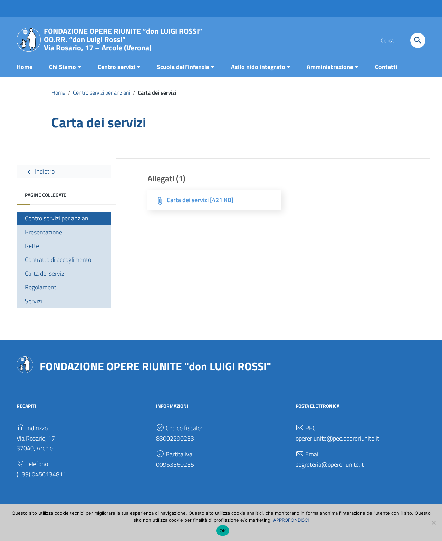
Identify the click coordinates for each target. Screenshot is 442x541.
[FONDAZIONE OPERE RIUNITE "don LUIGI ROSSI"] (29, 39)
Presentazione (43, 232)
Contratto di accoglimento (58, 259)
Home (24, 66)
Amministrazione (330, 66)
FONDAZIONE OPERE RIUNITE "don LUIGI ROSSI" (155, 366)
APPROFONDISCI (291, 520)
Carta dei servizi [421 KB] (200, 200)
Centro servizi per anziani (101, 92)
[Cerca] (417, 40)
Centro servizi (116, 66)
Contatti (386, 66)
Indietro (44, 171)
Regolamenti (41, 287)
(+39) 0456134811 (41, 474)
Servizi (33, 301)
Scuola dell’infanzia (183, 66)
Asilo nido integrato (258, 66)
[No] (433, 522)
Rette (32, 245)
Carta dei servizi (45, 273)
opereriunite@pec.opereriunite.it (337, 438)
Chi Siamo (62, 66)
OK (223, 530)
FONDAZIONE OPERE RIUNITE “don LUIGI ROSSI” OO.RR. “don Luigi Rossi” (123, 39)
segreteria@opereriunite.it (330, 464)
